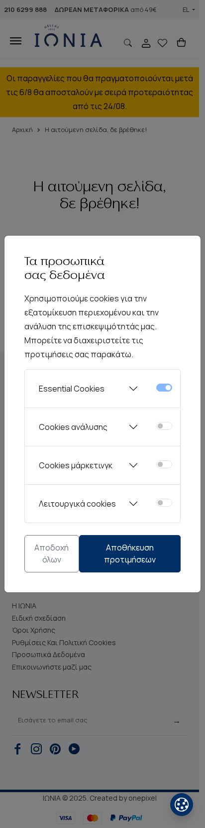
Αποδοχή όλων (51, 553)
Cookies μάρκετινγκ (75, 465)
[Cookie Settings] (181, 804)
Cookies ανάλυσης (73, 426)
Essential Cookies (71, 388)
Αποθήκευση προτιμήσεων (130, 553)
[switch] (164, 426)
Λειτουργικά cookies (77, 503)
